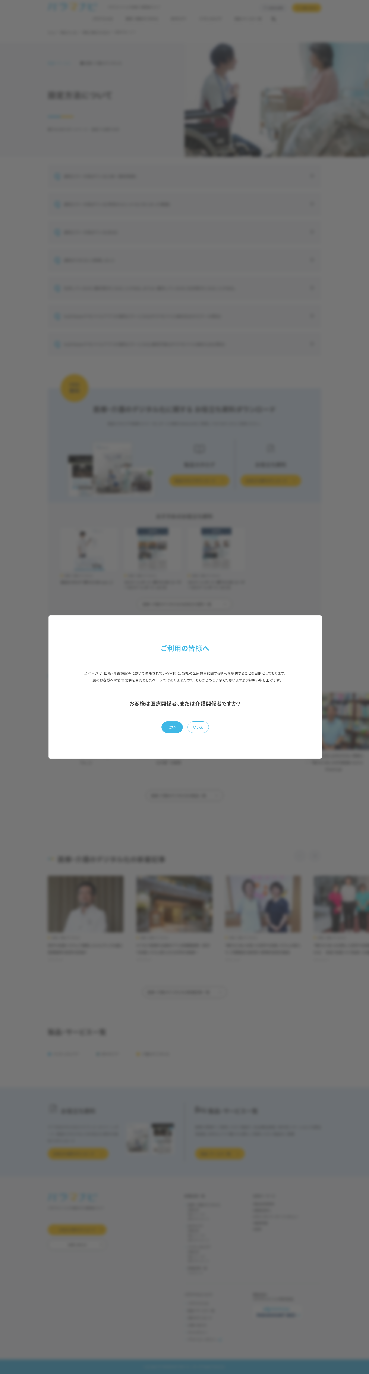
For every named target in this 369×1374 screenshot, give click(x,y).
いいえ (198, 727)
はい (172, 727)
